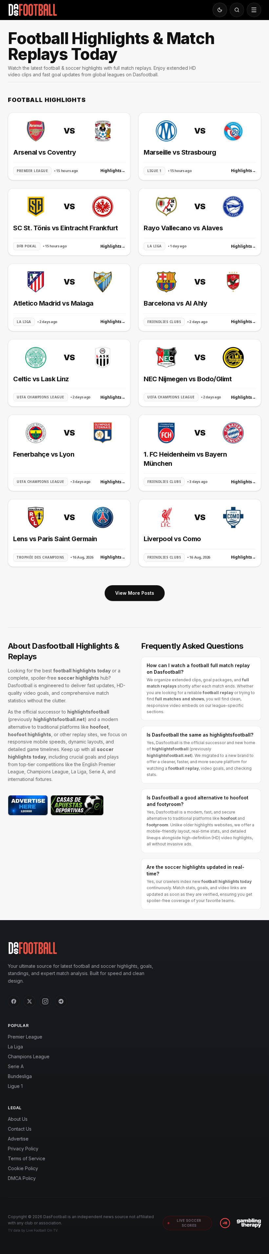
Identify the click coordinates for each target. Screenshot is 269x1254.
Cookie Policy (23, 1168)
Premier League (25, 1037)
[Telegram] (61, 1001)
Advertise (18, 1138)
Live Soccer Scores (189, 1222)
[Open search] (237, 10)
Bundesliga (20, 1076)
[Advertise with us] (28, 805)
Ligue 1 (15, 1086)
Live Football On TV (41, 1230)
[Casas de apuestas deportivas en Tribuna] (77, 805)
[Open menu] (254, 10)
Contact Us (19, 1129)
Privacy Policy (23, 1148)
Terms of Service (26, 1158)
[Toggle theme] (220, 10)
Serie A (16, 1066)
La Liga (15, 1046)
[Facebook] (14, 1001)
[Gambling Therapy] (249, 1223)
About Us (18, 1119)
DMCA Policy (22, 1178)
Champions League (29, 1056)
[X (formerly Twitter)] (29, 1001)
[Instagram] (45, 1001)
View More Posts (134, 593)
